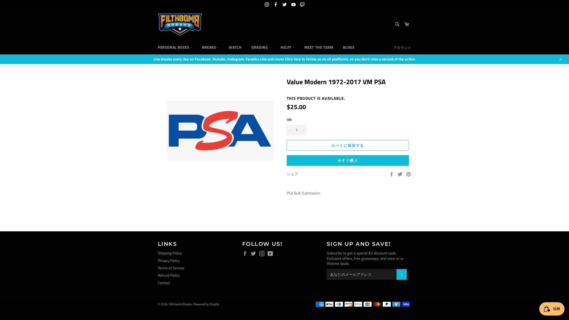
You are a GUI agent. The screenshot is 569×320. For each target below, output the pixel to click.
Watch (235, 47)
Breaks (209, 47)
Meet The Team (318, 47)
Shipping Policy (170, 253)
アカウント (402, 47)
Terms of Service (171, 268)
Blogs (348, 47)
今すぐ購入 (348, 160)
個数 (289, 120)
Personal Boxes (174, 47)
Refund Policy (169, 275)
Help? (286, 47)
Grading (260, 47)
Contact (164, 283)
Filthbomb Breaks (180, 304)
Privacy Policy (169, 261)
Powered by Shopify (206, 304)
